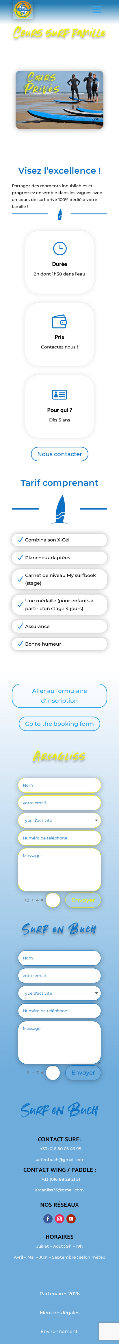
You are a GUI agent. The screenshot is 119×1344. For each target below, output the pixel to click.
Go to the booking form (59, 723)
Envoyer (83, 900)
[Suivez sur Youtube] (71, 1218)
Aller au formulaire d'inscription (59, 695)
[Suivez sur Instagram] (59, 1218)
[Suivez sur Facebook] (48, 1218)
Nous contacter (59, 454)
